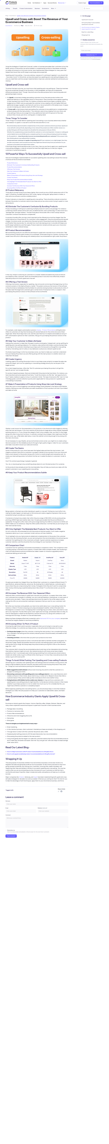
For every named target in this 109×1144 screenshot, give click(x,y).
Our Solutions (36, 3)
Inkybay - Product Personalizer (45, 330)
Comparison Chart (12, 183)
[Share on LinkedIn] (67, 791)
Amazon (21, 777)
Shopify (15, 8)
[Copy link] (58, 791)
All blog (8, 8)
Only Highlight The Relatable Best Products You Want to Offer (24, 181)
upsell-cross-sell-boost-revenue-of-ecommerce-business (31, 15)
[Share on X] (64, 791)
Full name (8, 801)
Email (7, 808)
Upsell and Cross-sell (87, 19)
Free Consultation (95, 3)
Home (29, 3)
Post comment (11, 836)
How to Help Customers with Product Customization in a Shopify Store (30, 751)
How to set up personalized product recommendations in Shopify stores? (31, 754)
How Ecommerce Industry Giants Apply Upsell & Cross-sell (91, 28)
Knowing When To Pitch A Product (16, 188)
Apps (44, 3)
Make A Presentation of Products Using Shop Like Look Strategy (25, 175)
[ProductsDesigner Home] (11, 2)
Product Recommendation (14, 167)
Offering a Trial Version (13, 169)
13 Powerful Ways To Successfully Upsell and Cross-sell (91, 23)
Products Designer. (96, 59)
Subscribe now (90, 55)
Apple (36, 777)
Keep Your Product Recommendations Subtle (19, 179)
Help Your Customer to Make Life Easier (18, 171)
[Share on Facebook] (61, 791)
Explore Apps (82, 3)
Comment (8, 815)
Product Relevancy (12, 163)
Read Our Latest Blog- (88, 32)
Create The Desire (12, 177)
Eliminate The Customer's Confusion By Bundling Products (23, 165)
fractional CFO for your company (50, 618)
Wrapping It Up (86, 35)
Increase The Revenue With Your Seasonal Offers (21, 186)
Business (37, 8)
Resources (61, 3)
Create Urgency (11, 173)
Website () (42, 808)
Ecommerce (45, 8)
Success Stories (52, 3)
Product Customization (26, 8)
